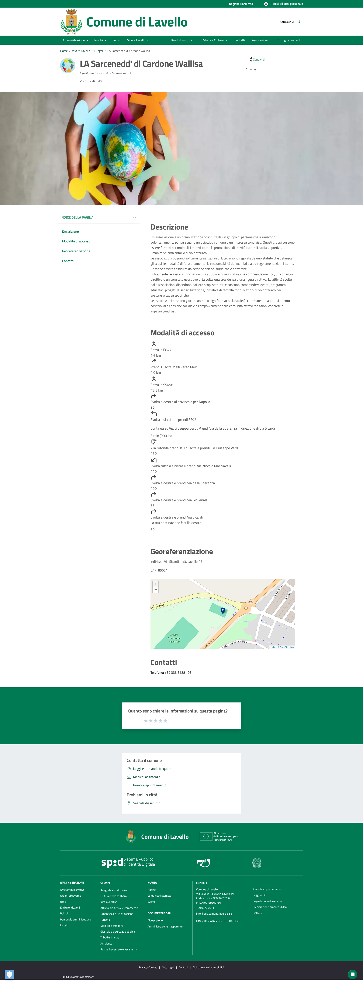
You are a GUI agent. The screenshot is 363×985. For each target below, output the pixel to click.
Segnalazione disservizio (267, 901)
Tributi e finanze (109, 937)
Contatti (202, 883)
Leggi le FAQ (260, 895)
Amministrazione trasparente (165, 926)
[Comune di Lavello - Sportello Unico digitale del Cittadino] (71, 21)
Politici (64, 913)
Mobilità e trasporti (111, 925)
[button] (283, 4)
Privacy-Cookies (148, 967)
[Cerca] (299, 21)
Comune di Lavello (137, 21)
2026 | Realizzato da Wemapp (78, 977)
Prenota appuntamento (267, 889)
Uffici (63, 901)
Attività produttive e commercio (119, 908)
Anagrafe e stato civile (113, 890)
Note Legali (168, 967)
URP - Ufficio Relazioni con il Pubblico (218, 921)
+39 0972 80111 (206, 908)
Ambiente (106, 943)
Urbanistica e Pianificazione (116, 914)
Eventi (151, 901)
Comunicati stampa (159, 895)
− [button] (155, 589)
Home (64, 50)
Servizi (105, 883)
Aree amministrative (72, 890)
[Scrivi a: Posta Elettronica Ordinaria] (222, 917)
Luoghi (98, 50)
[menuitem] (182, 40)
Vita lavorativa (108, 902)
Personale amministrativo (75, 919)
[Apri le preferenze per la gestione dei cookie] (9, 974)
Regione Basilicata (241, 4)
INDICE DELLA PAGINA (76, 217)
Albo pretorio (155, 920)
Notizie (151, 890)
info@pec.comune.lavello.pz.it (214, 913)
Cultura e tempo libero (113, 896)
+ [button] (155, 584)
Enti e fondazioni (70, 907)
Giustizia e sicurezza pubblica (117, 931)
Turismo (105, 919)
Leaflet (273, 647)
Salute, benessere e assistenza (118, 949)
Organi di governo (70, 895)
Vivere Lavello (81, 50)
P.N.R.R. (257, 913)
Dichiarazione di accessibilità (270, 907)
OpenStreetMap (287, 647)
